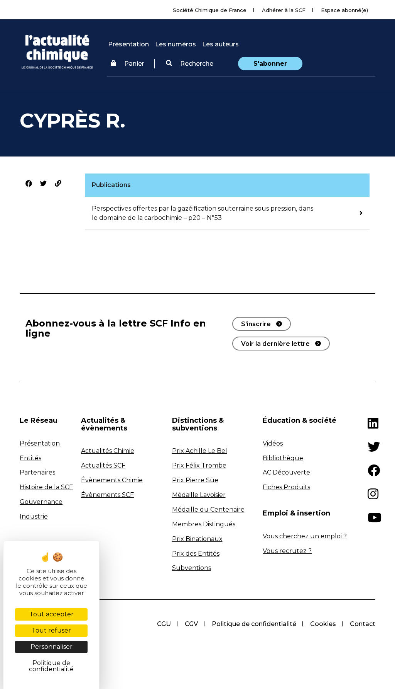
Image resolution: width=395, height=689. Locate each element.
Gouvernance (41, 501)
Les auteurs (220, 44)
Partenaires (37, 472)
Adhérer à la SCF (284, 10)
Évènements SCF (107, 494)
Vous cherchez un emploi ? (305, 536)
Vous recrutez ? (287, 551)
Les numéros (175, 44)
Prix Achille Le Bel (199, 450)
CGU (164, 624)
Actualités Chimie (107, 450)
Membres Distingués (203, 524)
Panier (134, 63)
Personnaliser (51, 646)
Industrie (34, 516)
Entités (30, 458)
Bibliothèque (283, 458)
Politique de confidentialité (254, 624)
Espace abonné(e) (344, 10)
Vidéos (273, 443)
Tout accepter (51, 614)
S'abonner (270, 63)
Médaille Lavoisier (199, 494)
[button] (189, 63)
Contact (362, 624)
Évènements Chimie (112, 480)
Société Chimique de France (209, 10)
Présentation (128, 44)
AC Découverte (286, 472)
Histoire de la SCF (46, 487)
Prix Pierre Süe (195, 480)
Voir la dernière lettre (275, 343)
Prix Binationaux (197, 539)
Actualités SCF (103, 465)
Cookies (323, 624)
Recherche (196, 63)
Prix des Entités (195, 553)
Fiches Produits (286, 487)
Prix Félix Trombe (199, 465)
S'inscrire (256, 324)
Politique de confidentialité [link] (51, 666)
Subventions (191, 568)
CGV (191, 624)
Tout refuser (51, 630)
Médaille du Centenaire (208, 509)
